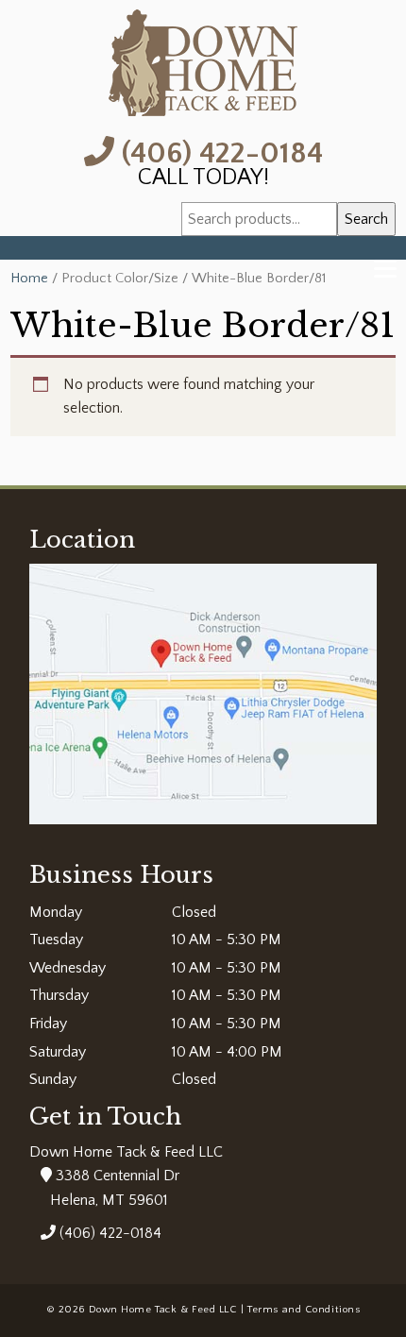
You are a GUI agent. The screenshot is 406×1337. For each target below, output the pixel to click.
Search (366, 219)
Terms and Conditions (303, 1309)
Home (29, 278)
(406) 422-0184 (218, 151)
